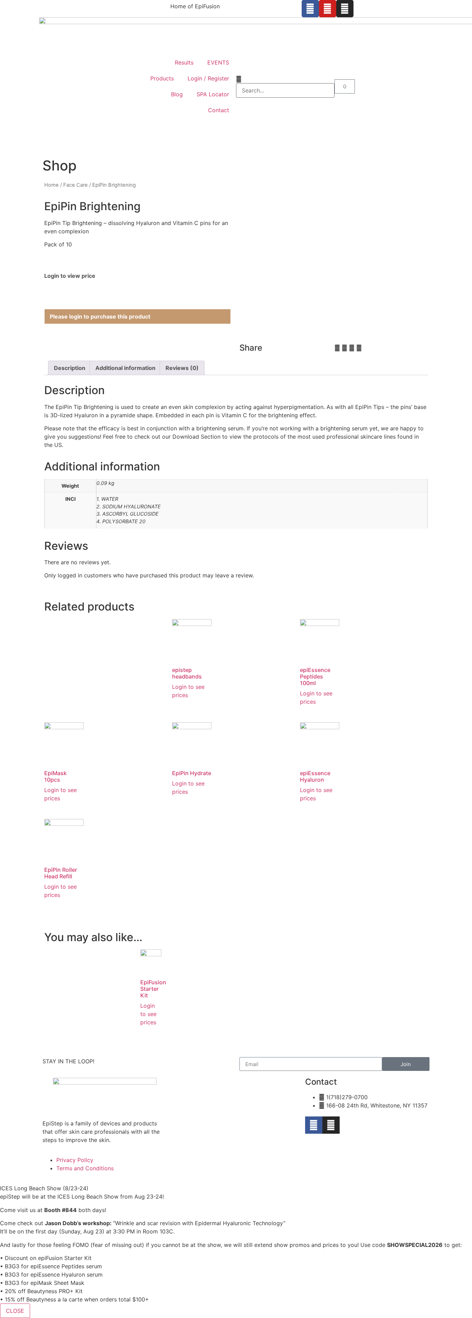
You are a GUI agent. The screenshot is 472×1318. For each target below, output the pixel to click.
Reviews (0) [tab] (182, 367)
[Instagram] (344, 8)
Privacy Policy (74, 1159)
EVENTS (218, 62)
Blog (177, 94)
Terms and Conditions (85, 1168)
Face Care (75, 185)
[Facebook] (310, 8)
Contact (218, 110)
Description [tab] (69, 367)
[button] (285, 79)
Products (162, 78)
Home (51, 185)
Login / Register (208, 78)
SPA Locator (213, 94)
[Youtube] (327, 8)
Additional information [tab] (125, 367)
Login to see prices (148, 1014)
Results (184, 62)
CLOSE (15, 1310)
